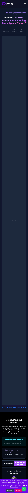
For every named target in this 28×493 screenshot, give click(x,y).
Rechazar (10, 490)
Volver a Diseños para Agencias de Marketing (15, 13)
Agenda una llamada (21, 463)
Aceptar (18, 490)
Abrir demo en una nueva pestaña (15, 407)
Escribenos (9, 463)
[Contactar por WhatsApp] (24, 489)
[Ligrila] (7, 4)
